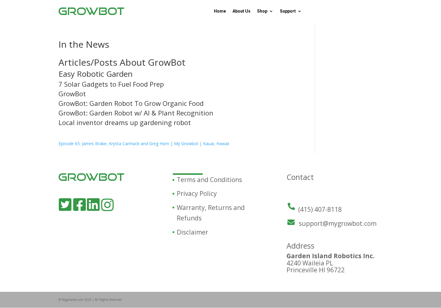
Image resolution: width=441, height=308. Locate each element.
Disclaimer (192, 232)
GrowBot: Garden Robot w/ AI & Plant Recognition (135, 112)
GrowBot (72, 93)
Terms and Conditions (209, 179)
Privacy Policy (197, 193)
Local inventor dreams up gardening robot (124, 122)
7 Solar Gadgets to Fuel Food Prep (111, 83)
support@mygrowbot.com (337, 223)
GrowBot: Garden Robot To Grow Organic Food (131, 103)
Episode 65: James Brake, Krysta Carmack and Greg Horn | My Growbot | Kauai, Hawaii (143, 143)
